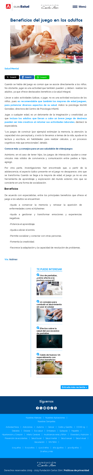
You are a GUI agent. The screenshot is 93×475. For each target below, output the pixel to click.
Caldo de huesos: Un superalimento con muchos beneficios (48, 357)
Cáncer (51, 427)
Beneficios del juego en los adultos (46, 20)
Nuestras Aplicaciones (55, 418)
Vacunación (39, 442)
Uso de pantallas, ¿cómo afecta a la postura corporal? (47, 278)
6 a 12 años (30, 448)
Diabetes (16, 431)
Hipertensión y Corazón (12, 434)
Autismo (40, 427)
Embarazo (51, 431)
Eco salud (38, 431)
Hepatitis (75, 431)
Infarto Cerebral (33, 434)
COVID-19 (80, 427)
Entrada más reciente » (74, 387)
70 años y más (46, 451)
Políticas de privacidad (76, 470)
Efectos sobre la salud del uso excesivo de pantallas (48, 330)
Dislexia (27, 431)
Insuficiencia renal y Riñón (55, 434)
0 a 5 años (16, 448)
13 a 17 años (44, 448)
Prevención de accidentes (16, 438)
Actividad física (12, 427)
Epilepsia (63, 431)
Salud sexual (66, 438)
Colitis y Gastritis (65, 427)
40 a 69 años (73, 448)
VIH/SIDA (52, 442)
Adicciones (28, 427)
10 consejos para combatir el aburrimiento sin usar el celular (49, 304)
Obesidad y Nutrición (79, 434)
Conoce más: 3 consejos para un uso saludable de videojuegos (39, 148)
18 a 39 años (58, 448)
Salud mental (51, 438)
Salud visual (81, 438)
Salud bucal (36, 438)
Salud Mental (12, 68)
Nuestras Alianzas (33, 418)
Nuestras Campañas (46, 421)
